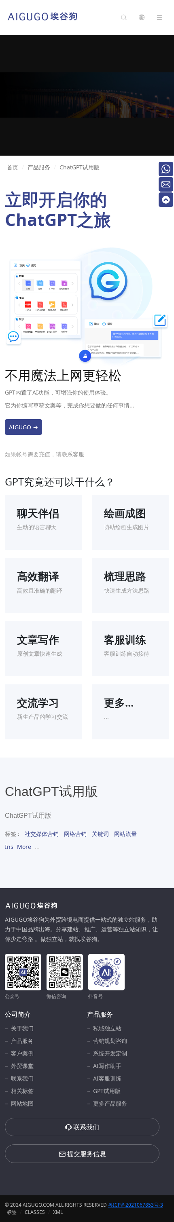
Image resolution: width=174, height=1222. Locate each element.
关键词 (100, 834)
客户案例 (22, 1053)
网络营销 (75, 834)
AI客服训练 (107, 1078)
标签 (12, 1212)
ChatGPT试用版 (79, 167)
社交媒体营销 (42, 834)
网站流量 (125, 834)
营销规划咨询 (110, 1041)
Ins (9, 847)
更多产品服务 (110, 1103)
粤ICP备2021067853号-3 (135, 1204)
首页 (12, 167)
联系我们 (22, 1078)
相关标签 (22, 1091)
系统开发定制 (110, 1053)
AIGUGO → (23, 427)
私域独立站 (107, 1028)
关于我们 (22, 1028)
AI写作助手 (107, 1066)
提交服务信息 (86, 1153)
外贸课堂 (22, 1066)
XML (58, 1212)
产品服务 (39, 167)
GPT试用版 (107, 1091)
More (24, 847)
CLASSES (35, 1212)
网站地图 (22, 1103)
